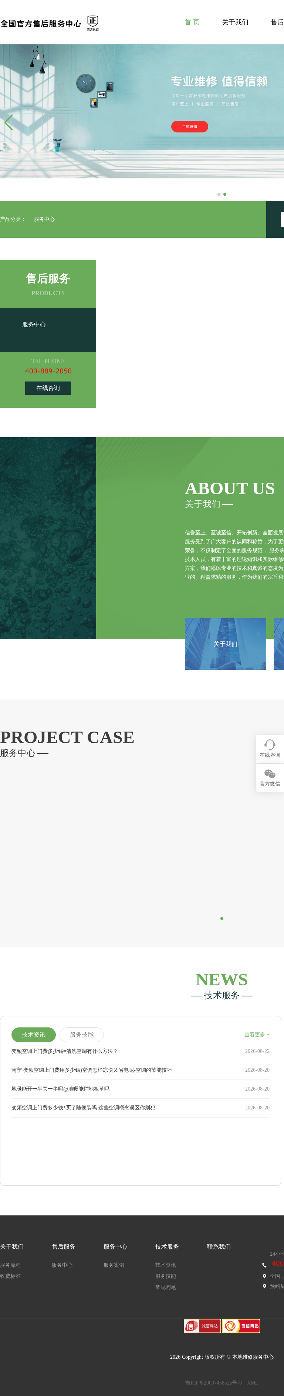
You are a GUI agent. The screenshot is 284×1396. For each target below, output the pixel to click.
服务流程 (10, 1265)
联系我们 (219, 1246)
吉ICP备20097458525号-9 (213, 1383)
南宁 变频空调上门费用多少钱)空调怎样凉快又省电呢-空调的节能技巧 (91, 1070)
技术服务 (167, 1246)
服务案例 (114, 1265)
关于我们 (235, 22)
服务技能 (165, 1276)
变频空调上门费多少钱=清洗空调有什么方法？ (64, 1051)
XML (252, 1383)
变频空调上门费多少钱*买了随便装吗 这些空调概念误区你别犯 (83, 1108)
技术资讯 (165, 1265)
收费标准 (10, 1276)
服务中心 (44, 219)
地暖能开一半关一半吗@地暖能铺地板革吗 (60, 1089)
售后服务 (63, 1246)
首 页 (192, 22)
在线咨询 (48, 388)
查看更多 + (257, 1034)
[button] (218, 194)
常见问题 (165, 1287)
